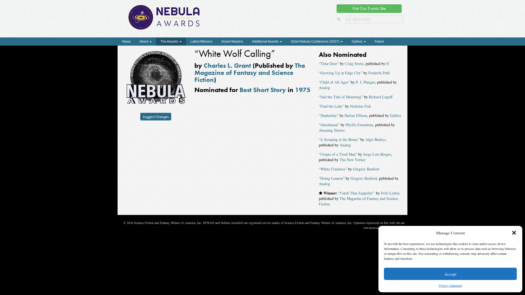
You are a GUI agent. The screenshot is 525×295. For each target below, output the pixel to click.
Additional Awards (265, 41)
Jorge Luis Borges (377, 154)
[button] (514, 232)
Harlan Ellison (356, 115)
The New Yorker (353, 159)
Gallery (357, 41)
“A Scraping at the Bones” (339, 139)
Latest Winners (201, 41)
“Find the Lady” (331, 106)
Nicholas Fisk (360, 106)
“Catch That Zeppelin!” (357, 193)
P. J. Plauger (365, 82)
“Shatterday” (329, 115)
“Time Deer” (329, 63)
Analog (324, 87)
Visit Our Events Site (369, 8)
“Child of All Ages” (334, 82)
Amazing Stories (332, 130)
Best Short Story (263, 89)
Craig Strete (354, 63)
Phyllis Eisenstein (359, 124)
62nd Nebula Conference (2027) (315, 41)
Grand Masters (232, 41)
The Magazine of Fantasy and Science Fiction (249, 72)
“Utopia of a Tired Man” (338, 154)
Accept (450, 274)
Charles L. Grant (227, 65)
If (387, 63)
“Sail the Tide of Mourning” (341, 96)
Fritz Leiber (390, 193)
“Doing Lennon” (332, 178)
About (144, 41)
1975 (302, 89)
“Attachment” (329, 124)
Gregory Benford (366, 169)
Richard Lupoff (380, 96)
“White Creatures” (333, 169)
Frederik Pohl (379, 72)
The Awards (170, 41)
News (126, 41)
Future (379, 41)
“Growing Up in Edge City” (340, 72)
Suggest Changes (156, 116)
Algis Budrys (375, 139)
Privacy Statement (450, 285)
